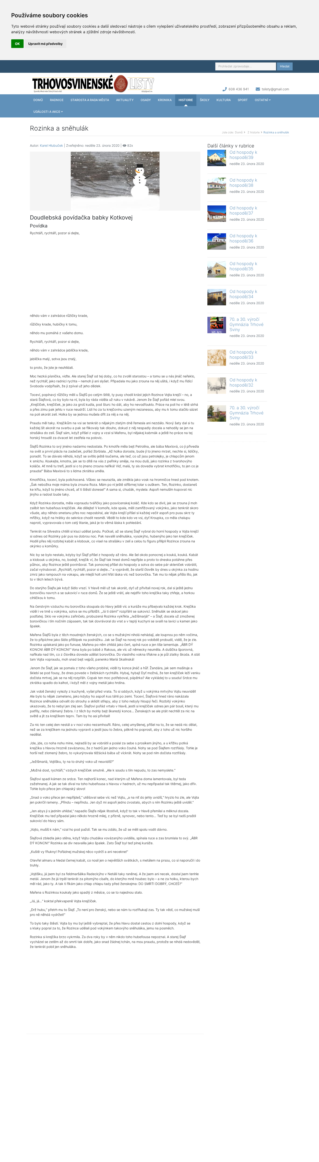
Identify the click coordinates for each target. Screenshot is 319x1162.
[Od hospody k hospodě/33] (216, 358)
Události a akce (47, 111)
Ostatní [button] (262, 100)
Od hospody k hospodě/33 (243, 355)
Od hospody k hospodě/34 (243, 294)
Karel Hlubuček (51, 145)
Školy (204, 100)
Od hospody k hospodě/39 (243, 155)
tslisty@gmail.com (275, 89)
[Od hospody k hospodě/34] (216, 297)
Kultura (223, 100)
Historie (186, 100)
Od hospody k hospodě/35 (243, 266)
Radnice (57, 100)
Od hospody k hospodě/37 (243, 210)
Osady (146, 100)
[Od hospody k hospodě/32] (216, 385)
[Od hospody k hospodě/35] (216, 269)
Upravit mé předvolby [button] (45, 44)
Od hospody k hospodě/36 (243, 238)
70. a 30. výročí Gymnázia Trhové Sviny (246, 324)
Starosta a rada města (90, 100)
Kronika (165, 100)
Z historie (254, 132)
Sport (243, 100)
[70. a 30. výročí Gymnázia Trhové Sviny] (216, 325)
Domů (38, 100)
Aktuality (125, 100)
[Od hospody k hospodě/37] (216, 213)
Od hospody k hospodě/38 (243, 183)
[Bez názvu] (115, 181)
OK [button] (17, 44)
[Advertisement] (115, 274)
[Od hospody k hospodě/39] (216, 158)
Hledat (285, 66)
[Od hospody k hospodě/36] (216, 241)
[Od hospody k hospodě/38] (216, 186)
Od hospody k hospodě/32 (243, 382)
